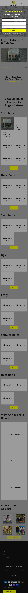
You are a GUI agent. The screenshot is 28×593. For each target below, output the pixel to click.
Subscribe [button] (14, 30)
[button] (26, 8)
